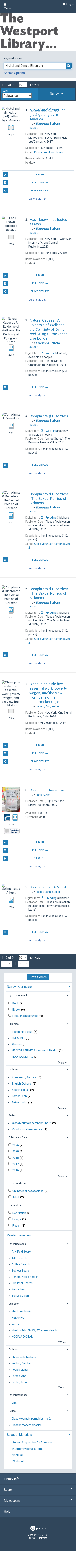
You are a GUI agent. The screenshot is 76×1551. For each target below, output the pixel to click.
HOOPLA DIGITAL (22, 1056)
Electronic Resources (25, 1015)
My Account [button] (12, 1501)
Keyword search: (13, 58)
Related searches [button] (19, 1235)
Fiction (16, 1225)
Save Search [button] (38, 977)
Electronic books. (22, 1031)
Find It (40, 174)
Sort (5, 90)
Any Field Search (22, 1251)
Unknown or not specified (28, 1190)
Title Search (19, 1258)
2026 (15, 1145)
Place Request (40, 190)
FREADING (18, 1038)
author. (48, 706)
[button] (56, 94)
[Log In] (63, 4)
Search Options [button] (15, 73)
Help (7, 1511)
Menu (7, 8)
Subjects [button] (14, 1023)
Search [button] (8, 1490)
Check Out (40, 858)
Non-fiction (19, 1212)
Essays (17, 1219)
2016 (15, 1170)
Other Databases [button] (18, 1394)
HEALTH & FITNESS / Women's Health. (35, 1050)
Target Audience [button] (18, 1183)
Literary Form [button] (16, 1205)
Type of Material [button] (18, 995)
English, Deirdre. (22, 1083)
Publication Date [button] (18, 1137)
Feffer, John (19, 1102)
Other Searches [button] (17, 1244)
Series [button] (12, 1115)
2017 (15, 1164)
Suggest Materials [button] (19, 1434)
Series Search (20, 1295)
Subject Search (21, 1270)
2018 (15, 1157)
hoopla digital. (20, 1090)
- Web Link (50, 353)
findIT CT (18, 1455)
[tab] (56, 94)
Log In (70, 4)
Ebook (16, 1009)
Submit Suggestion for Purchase (32, 1442)
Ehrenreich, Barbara (24, 1077)
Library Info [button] (11, 1479)
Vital (14, 1402)
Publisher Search (22, 1283)
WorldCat (18, 1461)
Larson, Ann (19, 1096)
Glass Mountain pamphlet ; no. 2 (31, 1123)
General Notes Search (25, 1277)
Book (15, 1003)
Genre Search (20, 1289)
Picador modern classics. (27, 1129)
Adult (16, 1197)
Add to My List (37, 198)
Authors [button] (13, 1069)
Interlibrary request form (27, 1448)
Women (17, 1044)
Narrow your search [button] (20, 987)
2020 (15, 1151)
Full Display (40, 182)
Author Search (21, 1264)
